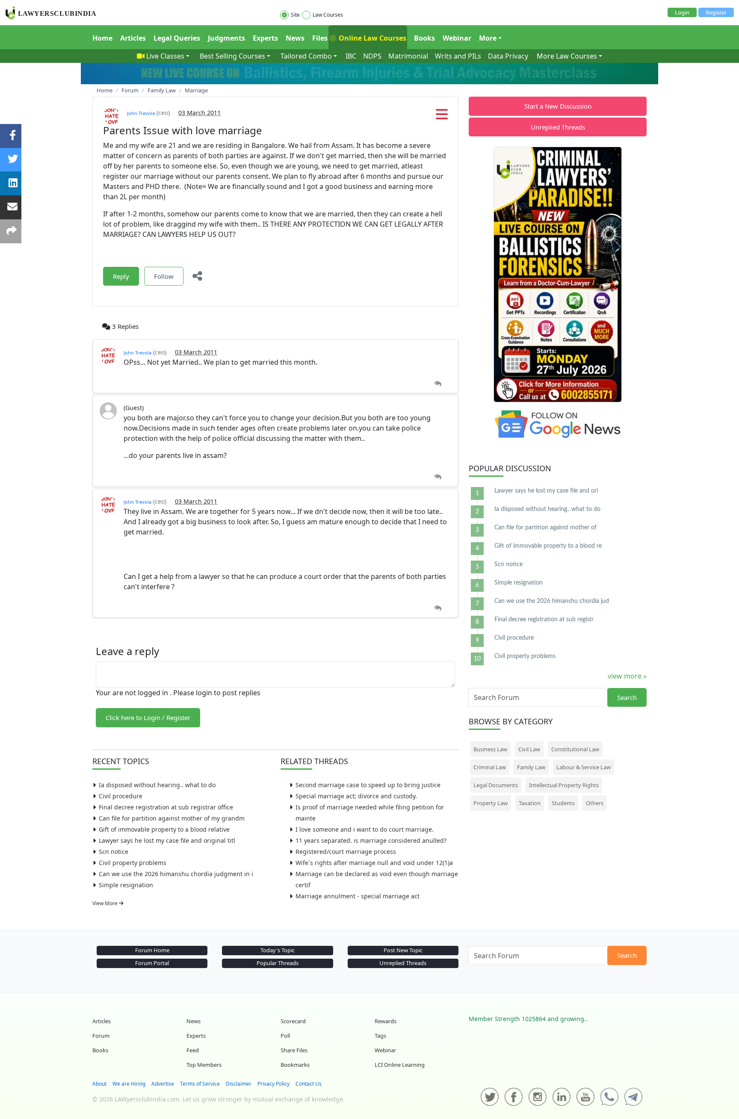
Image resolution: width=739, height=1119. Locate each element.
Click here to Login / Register (148, 717)
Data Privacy (508, 56)
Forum (100, 1035)
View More (105, 903)
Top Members (204, 1065)
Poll (285, 1035)
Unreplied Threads (558, 127)
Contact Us (309, 1083)
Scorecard (293, 1021)
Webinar (457, 38)
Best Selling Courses (232, 56)
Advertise (162, 1083)
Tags (380, 1035)
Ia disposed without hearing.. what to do (157, 785)
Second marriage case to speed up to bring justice (368, 785)
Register (716, 12)
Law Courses (328, 14)
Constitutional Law (575, 749)
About (99, 1083)
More (488, 38)
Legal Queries (177, 38)
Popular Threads (278, 963)
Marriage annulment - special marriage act (358, 896)
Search (627, 697)
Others (594, 803)
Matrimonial (408, 56)
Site (295, 14)
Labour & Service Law (583, 767)
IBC (351, 56)
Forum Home (152, 950)
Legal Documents (495, 785)
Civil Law (529, 749)
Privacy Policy (273, 1083)
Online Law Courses (371, 38)
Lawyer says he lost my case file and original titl (167, 840)
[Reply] (437, 383)
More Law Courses (567, 56)
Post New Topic (403, 950)
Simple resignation (126, 885)
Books (424, 38)
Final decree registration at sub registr (544, 620)
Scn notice (113, 851)
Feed (192, 1050)
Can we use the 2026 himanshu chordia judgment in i (176, 874)
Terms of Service (200, 1083)
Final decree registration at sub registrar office (166, 807)
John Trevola (141, 113)
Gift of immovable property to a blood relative (164, 829)
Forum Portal (152, 963)
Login (682, 12)
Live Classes (165, 56)
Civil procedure (120, 796)
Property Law (490, 803)
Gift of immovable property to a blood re (548, 546)
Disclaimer (238, 1083)
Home (102, 38)
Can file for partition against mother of (545, 528)
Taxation (530, 803)
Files (320, 38)
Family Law (531, 767)
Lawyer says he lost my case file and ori (546, 491)
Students (563, 803)
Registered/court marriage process (346, 851)
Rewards (385, 1021)
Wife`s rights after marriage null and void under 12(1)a (374, 863)
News (295, 38)
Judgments (226, 38)
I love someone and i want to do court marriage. (365, 829)
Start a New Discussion (557, 106)
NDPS (372, 56)
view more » (627, 676)
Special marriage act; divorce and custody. (356, 796)
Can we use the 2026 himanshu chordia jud (551, 601)
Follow (164, 276)
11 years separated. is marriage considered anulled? (371, 840)
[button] (442, 116)
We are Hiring (128, 1083)
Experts (265, 38)
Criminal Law (489, 767)
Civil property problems (132, 863)
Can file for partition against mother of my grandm (172, 818)
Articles (133, 38)
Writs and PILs (458, 56)
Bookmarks (295, 1065)
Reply (121, 276)
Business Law (490, 749)
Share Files (294, 1050)
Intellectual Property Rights (564, 785)
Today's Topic (277, 950)
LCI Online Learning (400, 1065)
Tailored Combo (306, 56)
